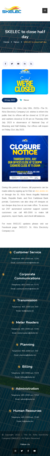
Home (6, 42)
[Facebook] (5, 64)
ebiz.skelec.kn (41, 191)
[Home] (12, 10)
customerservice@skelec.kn (27, 262)
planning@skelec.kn (27, 355)
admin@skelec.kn (28, 399)
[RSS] (31, 64)
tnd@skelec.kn (28, 311)
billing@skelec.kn (28, 377)
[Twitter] (12, 64)
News (16, 42)
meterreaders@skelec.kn (27, 333)
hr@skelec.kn (27, 421)
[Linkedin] (25, 64)
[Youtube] (18, 64)
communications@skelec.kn (27, 288)
